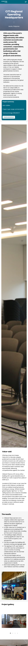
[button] (26, 2)
